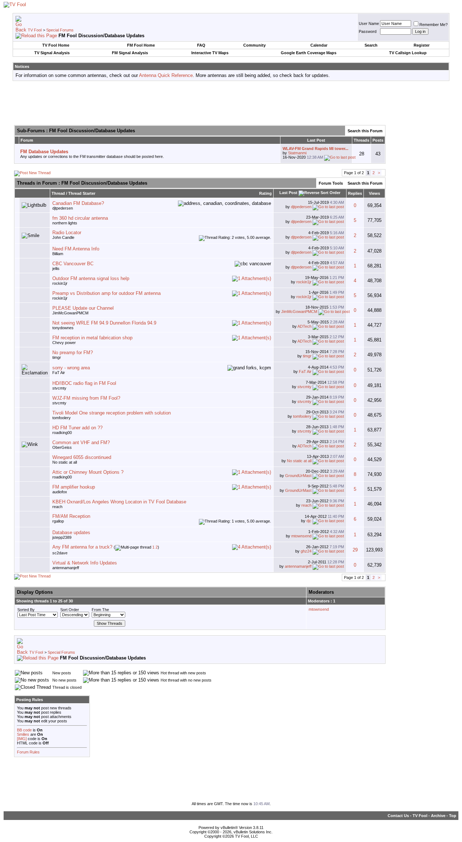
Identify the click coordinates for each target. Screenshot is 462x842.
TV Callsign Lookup (408, 53)
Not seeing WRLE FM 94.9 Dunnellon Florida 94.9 (104, 323)
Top (452, 815)
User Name (369, 23)
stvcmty (59, 388)
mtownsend (301, 536)
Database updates (71, 532)
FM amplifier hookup (73, 487)
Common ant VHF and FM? (81, 442)
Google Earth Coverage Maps (308, 53)
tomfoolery (61, 418)
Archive (438, 815)
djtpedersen (301, 207)
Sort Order (69, 609)
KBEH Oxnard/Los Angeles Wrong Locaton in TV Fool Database (119, 501)
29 (355, 550)
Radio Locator (66, 232)
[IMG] (22, 738)
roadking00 (62, 432)
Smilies (23, 734)
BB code (24, 730)
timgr (56, 357)
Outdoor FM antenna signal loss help (90, 278)
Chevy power (64, 342)
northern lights (64, 223)
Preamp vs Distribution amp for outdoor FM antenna (106, 293)
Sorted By (26, 609)
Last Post (288, 192)
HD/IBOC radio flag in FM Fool (84, 383)
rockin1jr (59, 283)
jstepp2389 (61, 537)
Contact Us (398, 815)
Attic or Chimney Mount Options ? (87, 472)
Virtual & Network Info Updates (84, 563)
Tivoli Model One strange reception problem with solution (111, 413)
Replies (355, 193)
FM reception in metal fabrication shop (92, 337)
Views (374, 193)
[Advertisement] (231, 102)
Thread (58, 193)
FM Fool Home (141, 45)
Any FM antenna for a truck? (82, 547)
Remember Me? (433, 24)
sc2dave (59, 553)
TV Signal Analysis (52, 53)
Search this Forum (365, 131)
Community (254, 45)
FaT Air (58, 372)
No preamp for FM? (72, 352)
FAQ (201, 45)
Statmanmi (297, 153)
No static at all (64, 462)
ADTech (304, 326)
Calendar (318, 45)
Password (367, 31)
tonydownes (63, 328)
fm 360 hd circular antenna (80, 218)
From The (100, 609)
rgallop (58, 521)
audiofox (59, 492)
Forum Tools (331, 183)
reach (57, 506)
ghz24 (306, 551)
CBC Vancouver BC (72, 263)
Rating (265, 193)
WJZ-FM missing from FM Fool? (86, 398)
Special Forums (60, 30)
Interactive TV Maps (209, 53)
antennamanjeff (65, 568)
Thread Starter (81, 193)
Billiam (57, 254)
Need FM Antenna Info (75, 249)
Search (371, 45)
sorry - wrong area (71, 367)
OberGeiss (62, 447)
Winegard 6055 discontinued (81, 457)
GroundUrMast (298, 475)
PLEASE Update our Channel (83, 308)
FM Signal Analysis (130, 53)
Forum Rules (28, 752)
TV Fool (35, 30)
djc (308, 521)
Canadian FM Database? (78, 203)
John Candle (63, 237)
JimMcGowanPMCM (70, 313)
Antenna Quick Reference (166, 75)
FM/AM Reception (71, 516)
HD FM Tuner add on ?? (77, 427)
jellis (56, 268)
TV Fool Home (55, 45)
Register (422, 45)
